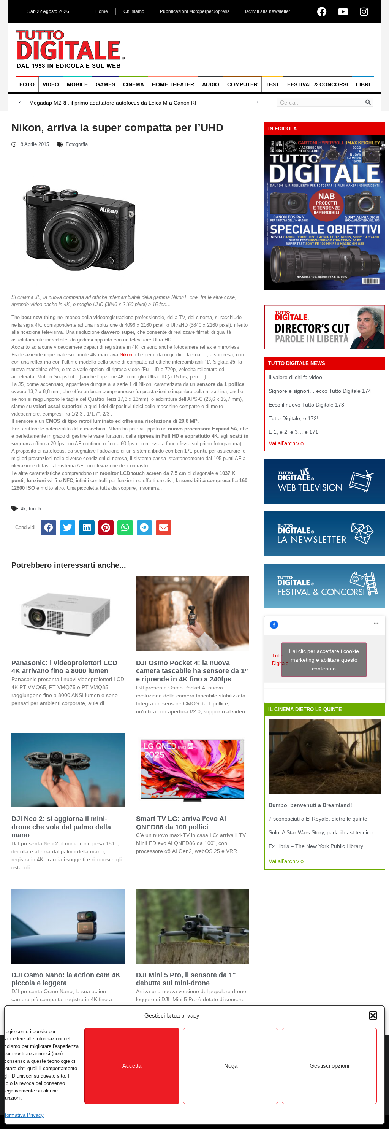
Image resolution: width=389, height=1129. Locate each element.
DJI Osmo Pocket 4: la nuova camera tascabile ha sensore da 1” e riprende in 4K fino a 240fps (192, 671)
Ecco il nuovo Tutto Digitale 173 (306, 405)
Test (272, 84)
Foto (27, 84)
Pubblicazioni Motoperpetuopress (194, 11)
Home (101, 11)
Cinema (133, 84)
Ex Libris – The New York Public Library (316, 846)
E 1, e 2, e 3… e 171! (294, 432)
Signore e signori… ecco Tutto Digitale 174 (320, 391)
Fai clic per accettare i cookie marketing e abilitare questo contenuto (324, 659)
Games (105, 84)
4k (23, 508)
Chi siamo (133, 11)
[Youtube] (343, 11)
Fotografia (77, 144)
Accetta (131, 1065)
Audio (210, 84)
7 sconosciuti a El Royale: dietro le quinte (318, 819)
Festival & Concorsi (317, 84)
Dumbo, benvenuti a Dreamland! (310, 805)
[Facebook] (322, 11)
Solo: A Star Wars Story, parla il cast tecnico (321, 832)
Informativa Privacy (22, 1115)
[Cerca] (368, 102)
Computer (242, 84)
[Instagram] (363, 11)
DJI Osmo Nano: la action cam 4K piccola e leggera (65, 979)
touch (35, 508)
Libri (363, 84)
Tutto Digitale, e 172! (293, 418)
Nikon (126, 354)
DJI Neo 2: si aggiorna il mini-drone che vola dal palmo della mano (61, 827)
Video (51, 84)
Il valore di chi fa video (295, 377)
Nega (230, 1065)
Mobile (77, 84)
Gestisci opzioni (329, 1065)
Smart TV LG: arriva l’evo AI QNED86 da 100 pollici (181, 823)
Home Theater (173, 84)
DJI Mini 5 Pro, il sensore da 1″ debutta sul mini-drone (186, 979)
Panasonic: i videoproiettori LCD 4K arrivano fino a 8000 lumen (64, 667)
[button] (373, 1015)
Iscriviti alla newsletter (267, 11)
